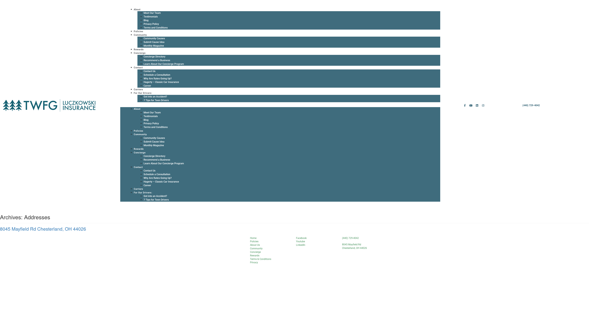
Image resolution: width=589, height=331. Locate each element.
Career (147, 85)
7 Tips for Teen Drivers (156, 100)
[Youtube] (471, 105)
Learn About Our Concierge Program (164, 64)
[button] (280, 105)
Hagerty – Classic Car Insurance (161, 82)
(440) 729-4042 (531, 105)
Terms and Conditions (156, 27)
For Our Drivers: (143, 93)
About (137, 9)
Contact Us (149, 71)
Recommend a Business (157, 60)
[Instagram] (483, 105)
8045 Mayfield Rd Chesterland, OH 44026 (43, 228)
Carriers (138, 89)
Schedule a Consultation (157, 74)
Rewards (139, 49)
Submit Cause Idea (154, 42)
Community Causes (154, 38)
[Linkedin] (477, 105)
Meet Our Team (152, 12)
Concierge (140, 53)
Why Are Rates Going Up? (158, 78)
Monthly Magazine (154, 45)
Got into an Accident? (155, 96)
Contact (138, 67)
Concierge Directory (154, 56)
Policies (138, 31)
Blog (146, 20)
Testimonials (151, 16)
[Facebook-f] (465, 105)
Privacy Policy (151, 24)
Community (140, 35)
